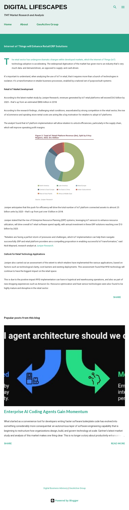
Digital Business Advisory (56, 488)
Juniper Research (45, 245)
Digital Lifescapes (35, 7)
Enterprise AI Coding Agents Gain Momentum (46, 411)
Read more (118, 443)
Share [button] (117, 297)
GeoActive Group (47, 24)
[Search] (115, 6)
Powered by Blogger (66, 500)
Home (8, 24)
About (24, 24)
